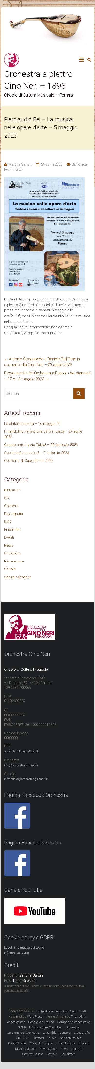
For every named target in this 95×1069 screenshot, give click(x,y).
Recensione (14, 561)
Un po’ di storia (65, 1043)
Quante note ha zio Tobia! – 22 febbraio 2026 (41, 445)
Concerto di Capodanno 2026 (28, 460)
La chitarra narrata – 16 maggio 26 (32, 423)
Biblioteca (79, 164)
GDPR (22, 1027)
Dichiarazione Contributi (46, 1027)
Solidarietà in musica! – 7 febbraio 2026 (36, 453)
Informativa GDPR (16, 953)
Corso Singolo (17, 1043)
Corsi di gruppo (41, 1043)
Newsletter (67, 1054)
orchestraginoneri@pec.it (21, 751)
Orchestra (12, 553)
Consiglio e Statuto (41, 1022)
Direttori (38, 1038)
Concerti (11, 506)
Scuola (10, 569)
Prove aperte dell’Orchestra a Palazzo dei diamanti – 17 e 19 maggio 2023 (47, 376)
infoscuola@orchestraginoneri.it (26, 779)
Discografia (13, 514)
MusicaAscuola (25, 1049)
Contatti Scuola (32, 1054)
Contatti (51, 1054)
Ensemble (12, 529)
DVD (7, 521)
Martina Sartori (20, 164)
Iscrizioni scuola (70, 1038)
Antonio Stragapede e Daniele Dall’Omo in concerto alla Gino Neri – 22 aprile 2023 (42, 362)
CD (6, 498)
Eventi (8, 170)
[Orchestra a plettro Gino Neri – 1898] (11, 55)
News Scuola (48, 1049)
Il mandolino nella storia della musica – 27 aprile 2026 (43, 434)
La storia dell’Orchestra (23, 1032)
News (19, 170)
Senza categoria (17, 577)
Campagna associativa (73, 1022)
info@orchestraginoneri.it (21, 765)
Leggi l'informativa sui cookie (24, 947)
